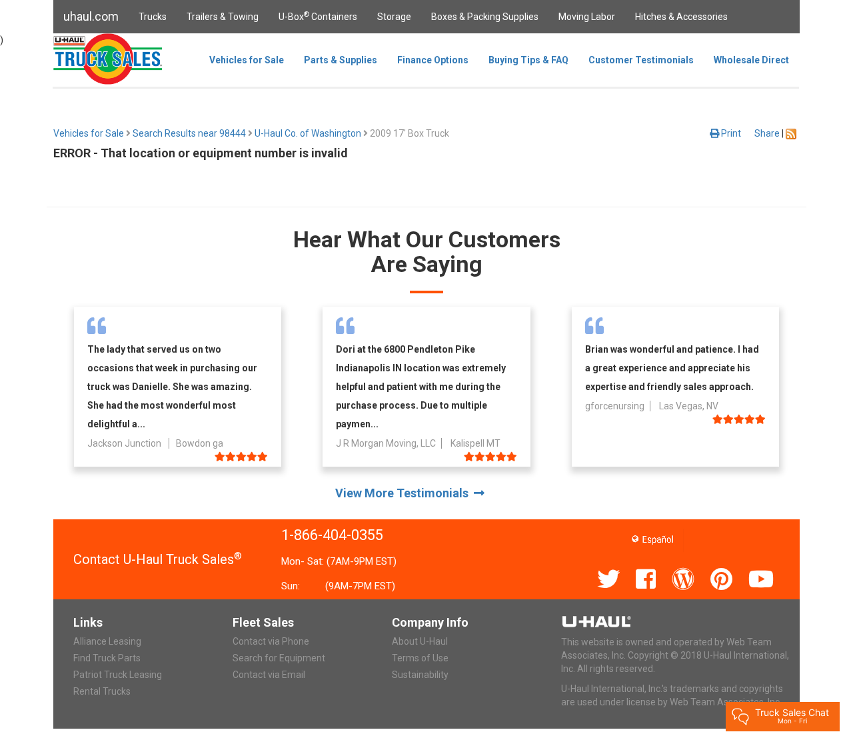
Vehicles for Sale (246, 60)
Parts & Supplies (340, 60)
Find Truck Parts (107, 658)
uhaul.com (91, 16)
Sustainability (420, 674)
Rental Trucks (102, 691)
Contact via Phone (271, 641)
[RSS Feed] (791, 133)
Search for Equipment (279, 658)
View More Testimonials (404, 493)
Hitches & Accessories (681, 16)
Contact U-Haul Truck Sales (157, 559)
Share (767, 133)
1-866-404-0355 (332, 535)
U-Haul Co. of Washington (308, 133)
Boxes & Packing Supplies (484, 16)
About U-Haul (420, 641)
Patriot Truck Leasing (117, 674)
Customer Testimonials (641, 60)
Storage (394, 16)
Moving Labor (586, 16)
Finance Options (432, 60)
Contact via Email (269, 674)
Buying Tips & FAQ (528, 60)
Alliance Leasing (107, 641)
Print (730, 133)
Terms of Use (420, 658)
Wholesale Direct (751, 60)
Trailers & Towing (223, 16)
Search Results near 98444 (189, 133)
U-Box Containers (318, 16)
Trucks (153, 16)
